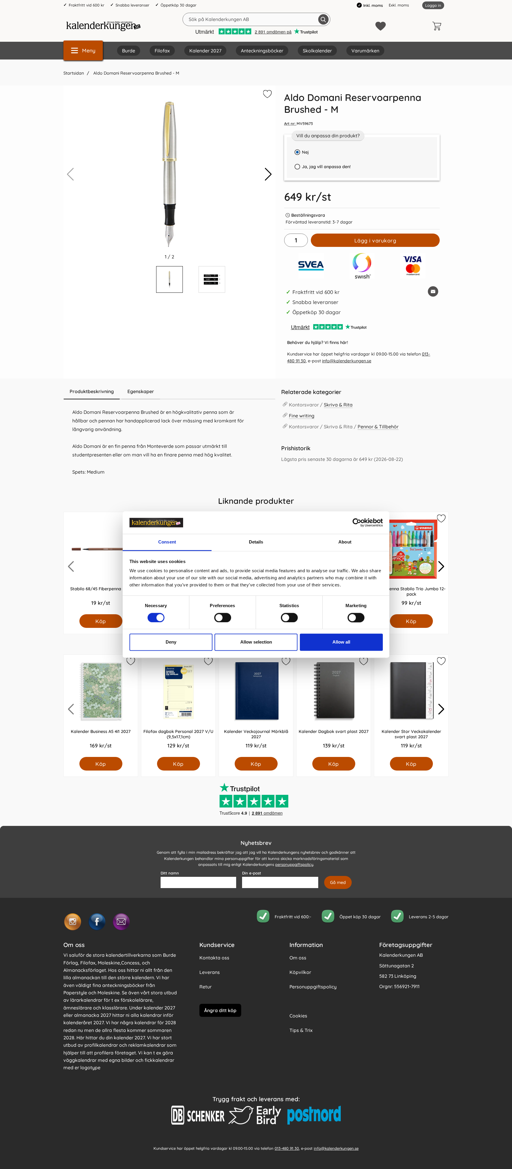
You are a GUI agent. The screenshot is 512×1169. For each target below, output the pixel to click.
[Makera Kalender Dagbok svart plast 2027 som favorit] (363, 662)
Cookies (298, 1016)
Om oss (297, 958)
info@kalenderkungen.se (346, 361)
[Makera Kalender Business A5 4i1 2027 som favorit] (130, 662)
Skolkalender (317, 51)
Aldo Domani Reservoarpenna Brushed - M (135, 73)
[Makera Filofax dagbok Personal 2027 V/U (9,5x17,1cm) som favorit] (208, 662)
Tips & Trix (301, 1030)
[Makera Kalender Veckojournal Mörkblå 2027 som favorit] (286, 662)
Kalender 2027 (205, 51)
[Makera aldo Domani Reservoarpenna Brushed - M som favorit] (267, 95)
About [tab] (344, 542)
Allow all (341, 642)
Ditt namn (170, 873)
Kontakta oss (214, 958)
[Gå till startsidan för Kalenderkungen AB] (103, 26)
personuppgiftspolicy (294, 864)
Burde (128, 51)
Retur (205, 987)
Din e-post (251, 873)
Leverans (209, 972)
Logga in (433, 5)
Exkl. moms (399, 5)
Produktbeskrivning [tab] (92, 391)
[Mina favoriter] (380, 26)
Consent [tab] (167, 542)
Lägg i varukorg (375, 240)
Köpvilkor (300, 972)
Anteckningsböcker (262, 51)
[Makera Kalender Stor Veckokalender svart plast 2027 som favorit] (441, 662)
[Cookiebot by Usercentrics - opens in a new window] (357, 522)
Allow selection (256, 642)
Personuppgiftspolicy (313, 987)
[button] (268, 174)
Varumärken (365, 51)
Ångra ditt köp (220, 1010)
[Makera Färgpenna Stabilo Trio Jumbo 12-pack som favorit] (441, 519)
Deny (171, 642)
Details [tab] (256, 542)
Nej (305, 152)
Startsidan (73, 73)
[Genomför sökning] (323, 19)
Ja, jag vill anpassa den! (321, 168)
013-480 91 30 (287, 1148)
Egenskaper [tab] (140, 391)
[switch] (222, 617)
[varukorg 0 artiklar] (438, 26)
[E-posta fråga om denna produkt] (433, 291)
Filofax (162, 51)
